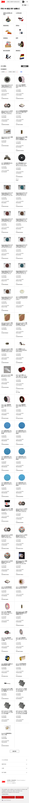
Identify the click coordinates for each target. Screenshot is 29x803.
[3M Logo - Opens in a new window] (3, 2)
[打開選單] (27, 1)
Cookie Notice (5, 794)
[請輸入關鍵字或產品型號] (23, 2)
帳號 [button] (25, 5)
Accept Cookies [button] (19, 797)
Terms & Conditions (21, 780)
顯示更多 (14, 751)
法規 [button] (3, 768)
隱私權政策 (13, 780)
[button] (6, 800)
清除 (21, 71)
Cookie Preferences (11, 781)
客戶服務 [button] (4, 772)
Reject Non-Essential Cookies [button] (8, 797)
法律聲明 (9, 780)
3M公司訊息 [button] (5, 760)
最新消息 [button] (4, 764)
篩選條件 (25, 66)
